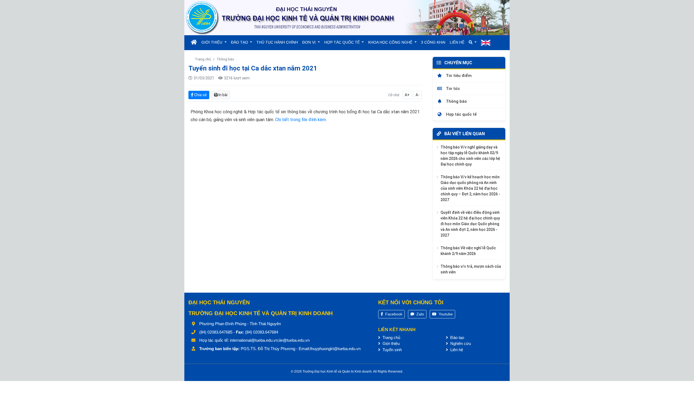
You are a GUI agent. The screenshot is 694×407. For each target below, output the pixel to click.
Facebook (393, 314)
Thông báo (225, 59)
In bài (222, 95)
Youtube (445, 314)
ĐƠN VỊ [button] (309, 42)
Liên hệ (456, 349)
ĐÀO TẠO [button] (240, 42)
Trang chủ (203, 59)
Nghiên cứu (460, 343)
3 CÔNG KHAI (433, 42)
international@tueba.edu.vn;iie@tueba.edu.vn (270, 340)
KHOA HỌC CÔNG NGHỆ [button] (390, 42)
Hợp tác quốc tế (461, 114)
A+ (407, 95)
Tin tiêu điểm (458, 75)
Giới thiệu (390, 343)
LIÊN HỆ (457, 42)
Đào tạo (456, 337)
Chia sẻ (200, 95)
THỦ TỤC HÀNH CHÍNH (277, 42)
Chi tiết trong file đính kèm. (301, 119)
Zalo (419, 314)
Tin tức (452, 88)
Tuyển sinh (391, 349)
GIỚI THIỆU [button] (212, 42)
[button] (473, 42)
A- (417, 95)
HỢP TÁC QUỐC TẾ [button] (342, 42)
